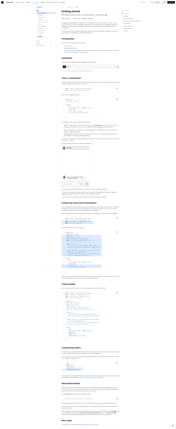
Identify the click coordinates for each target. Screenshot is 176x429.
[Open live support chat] (173, 426)
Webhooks (54, 2)
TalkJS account (69, 46)
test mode (84, 127)
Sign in (164, 2)
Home (17, 2)
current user (82, 130)
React (76, 48)
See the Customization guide (87, 377)
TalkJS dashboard (111, 125)
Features (22, 2)
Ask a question (66, 18)
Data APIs (43, 2)
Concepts (28, 2)
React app (67, 50)
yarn (68, 66)
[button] (40, 7)
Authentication (69, 391)
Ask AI (158, 2)
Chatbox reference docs (92, 424)
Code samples (62, 2)
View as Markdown (88, 18)
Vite (65, 52)
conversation (86, 134)
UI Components (35, 2)
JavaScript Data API (108, 208)
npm (64, 66)
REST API (49, 2)
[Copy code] (117, 67)
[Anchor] (61, 38)
